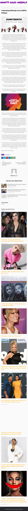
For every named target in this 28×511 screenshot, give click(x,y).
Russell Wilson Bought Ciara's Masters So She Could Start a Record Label (13, 401)
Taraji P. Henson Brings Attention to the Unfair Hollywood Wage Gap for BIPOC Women (13, 466)
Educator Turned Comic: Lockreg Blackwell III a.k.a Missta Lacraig (11, 433)
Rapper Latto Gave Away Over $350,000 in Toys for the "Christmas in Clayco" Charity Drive (13, 368)
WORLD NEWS (6, 7)
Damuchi (16, 175)
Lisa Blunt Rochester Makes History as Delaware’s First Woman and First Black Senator (16, 190)
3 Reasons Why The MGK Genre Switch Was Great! (12, 272)
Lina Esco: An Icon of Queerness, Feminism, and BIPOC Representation (12, 240)
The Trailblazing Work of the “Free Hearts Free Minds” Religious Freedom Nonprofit (17, 195)
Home (2, 7)
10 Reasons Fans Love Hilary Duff (11, 336)
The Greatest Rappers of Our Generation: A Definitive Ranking (13, 304)
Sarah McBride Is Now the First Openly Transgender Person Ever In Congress (16, 185)
